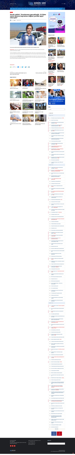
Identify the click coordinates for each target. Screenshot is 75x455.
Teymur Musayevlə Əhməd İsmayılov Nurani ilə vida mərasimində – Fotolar (57, 241)
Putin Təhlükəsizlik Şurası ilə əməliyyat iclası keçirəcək (57, 408)
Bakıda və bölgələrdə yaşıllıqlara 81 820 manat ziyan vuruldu (57, 344)
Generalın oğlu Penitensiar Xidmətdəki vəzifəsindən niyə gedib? (61, 45)
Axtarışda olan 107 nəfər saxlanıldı (55, 201)
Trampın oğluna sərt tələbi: (57, 306)
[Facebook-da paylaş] (14, 67)
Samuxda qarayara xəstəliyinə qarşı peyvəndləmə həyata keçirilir (57, 346)
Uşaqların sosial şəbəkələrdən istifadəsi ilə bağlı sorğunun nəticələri (57, 419)
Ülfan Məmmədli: (57, 322)
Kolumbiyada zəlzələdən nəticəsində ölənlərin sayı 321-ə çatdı (57, 316)
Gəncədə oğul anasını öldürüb (55, 370)
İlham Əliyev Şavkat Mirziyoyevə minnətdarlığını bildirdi (57, 395)
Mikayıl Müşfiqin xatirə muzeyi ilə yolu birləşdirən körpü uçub (51, 46)
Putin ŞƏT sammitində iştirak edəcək (56, 359)
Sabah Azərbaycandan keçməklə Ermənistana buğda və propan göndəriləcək (57, 319)
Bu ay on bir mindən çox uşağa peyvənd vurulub (57, 368)
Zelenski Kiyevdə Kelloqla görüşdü (56, 199)
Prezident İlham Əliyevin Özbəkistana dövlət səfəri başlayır (57, 143)
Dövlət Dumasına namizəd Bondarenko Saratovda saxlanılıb (57, 411)
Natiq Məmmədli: (25, 88)
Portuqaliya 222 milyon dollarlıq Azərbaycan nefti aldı (57, 403)
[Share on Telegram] (26, 67)
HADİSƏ (50, 8)
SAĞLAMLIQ (52, 8)
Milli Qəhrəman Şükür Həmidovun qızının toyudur (60, 84)
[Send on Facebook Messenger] (19, 67)
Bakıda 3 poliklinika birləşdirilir (14, 100)
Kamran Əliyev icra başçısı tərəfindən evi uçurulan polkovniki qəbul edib (51, 59)
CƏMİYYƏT (23, 8)
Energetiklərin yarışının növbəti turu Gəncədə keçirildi (57, 233)
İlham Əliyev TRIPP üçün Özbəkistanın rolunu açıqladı (57, 422)
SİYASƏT (16, 8)
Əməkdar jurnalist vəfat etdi (55, 295)
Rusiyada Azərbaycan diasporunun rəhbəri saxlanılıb (56, 334)
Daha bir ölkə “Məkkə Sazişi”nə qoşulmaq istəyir (57, 248)
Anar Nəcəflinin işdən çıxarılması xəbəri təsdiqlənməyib (51, 85)
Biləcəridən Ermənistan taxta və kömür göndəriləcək (56, 254)
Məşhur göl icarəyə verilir (54, 246)
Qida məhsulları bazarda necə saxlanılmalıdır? (57, 311)
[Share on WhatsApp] (11, 67)
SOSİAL (38, 8)
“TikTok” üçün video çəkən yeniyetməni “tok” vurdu (57, 207)
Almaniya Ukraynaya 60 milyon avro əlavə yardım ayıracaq (57, 204)
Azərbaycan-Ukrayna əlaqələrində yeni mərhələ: (57, 400)
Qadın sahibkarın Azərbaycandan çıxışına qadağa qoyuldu (57, 189)
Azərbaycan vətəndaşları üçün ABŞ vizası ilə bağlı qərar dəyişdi (57, 210)
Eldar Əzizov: (57, 170)
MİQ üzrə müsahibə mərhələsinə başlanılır (56, 372)
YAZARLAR (44, 8)
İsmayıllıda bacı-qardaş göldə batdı (56, 181)
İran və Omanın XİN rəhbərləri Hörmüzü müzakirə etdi (57, 308)
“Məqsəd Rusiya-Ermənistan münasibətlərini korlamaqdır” (57, 168)
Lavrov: (56, 179)
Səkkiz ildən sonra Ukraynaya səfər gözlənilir (57, 354)
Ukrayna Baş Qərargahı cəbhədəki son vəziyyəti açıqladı (57, 136)
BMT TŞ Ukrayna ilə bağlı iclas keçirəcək (56, 276)
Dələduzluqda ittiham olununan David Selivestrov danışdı (51, 72)
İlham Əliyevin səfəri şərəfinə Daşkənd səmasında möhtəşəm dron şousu (57, 157)
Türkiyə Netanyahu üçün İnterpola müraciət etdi (57, 366)
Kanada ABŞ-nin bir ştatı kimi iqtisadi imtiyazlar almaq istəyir (57, 122)
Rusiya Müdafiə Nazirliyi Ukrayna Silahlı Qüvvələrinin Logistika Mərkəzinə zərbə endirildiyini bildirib (56, 416)
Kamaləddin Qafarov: (57, 149)
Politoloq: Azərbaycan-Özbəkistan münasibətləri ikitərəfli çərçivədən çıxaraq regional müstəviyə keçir (57, 383)
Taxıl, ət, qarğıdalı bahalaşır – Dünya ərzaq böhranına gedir (56, 283)
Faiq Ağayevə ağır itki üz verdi (55, 214)
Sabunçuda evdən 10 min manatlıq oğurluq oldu (57, 216)
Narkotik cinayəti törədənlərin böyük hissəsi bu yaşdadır (57, 274)
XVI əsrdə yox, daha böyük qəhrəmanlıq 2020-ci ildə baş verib (57, 389)
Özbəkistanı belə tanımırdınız (55, 238)
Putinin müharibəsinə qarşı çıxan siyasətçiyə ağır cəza (57, 173)
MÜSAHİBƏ (36, 8)
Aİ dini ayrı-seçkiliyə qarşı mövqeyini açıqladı (57, 258)
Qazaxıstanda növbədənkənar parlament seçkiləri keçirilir (57, 152)
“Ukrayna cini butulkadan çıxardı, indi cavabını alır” (57, 194)
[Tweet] (23, 67)
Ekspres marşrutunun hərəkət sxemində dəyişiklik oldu (57, 251)
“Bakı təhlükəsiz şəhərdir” (56, 212)
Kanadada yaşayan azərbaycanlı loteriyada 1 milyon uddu (57, 300)
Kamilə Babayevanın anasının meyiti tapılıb (60, 71)
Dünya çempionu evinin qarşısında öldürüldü (57, 230)
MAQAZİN (56, 8)
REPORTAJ (28, 8)
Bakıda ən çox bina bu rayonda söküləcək (60, 57)
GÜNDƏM (14, 8)
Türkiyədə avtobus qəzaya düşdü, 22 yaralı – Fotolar (57, 244)
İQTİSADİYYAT (19, 8)
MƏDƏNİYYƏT (41, 8)
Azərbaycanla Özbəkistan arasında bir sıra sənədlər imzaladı (56, 197)
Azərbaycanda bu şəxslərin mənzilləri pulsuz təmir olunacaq (57, 290)
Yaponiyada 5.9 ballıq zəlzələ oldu (55, 183)
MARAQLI (58, 8)
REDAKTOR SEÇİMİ (32, 8)
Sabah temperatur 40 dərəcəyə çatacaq (56, 256)
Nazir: (57, 191)
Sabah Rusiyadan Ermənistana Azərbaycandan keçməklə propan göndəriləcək (57, 138)
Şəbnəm (15, 20)
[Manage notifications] (73, 453)
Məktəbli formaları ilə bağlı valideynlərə (57, 377)
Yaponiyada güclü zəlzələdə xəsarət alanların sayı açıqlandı (57, 154)
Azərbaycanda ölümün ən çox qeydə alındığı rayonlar (57, 298)
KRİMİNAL (47, 8)
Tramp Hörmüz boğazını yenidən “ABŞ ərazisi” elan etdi (57, 162)
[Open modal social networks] (29, 67)
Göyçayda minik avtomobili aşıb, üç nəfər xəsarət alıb (57, 324)
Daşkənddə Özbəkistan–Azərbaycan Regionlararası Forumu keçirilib (56, 176)
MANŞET (11, 8)
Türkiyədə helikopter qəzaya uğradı (56, 223)
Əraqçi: (57, 327)
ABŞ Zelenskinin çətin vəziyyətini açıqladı (56, 413)
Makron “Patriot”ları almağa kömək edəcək (57, 186)
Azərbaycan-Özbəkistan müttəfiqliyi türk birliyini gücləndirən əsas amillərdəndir (57, 133)
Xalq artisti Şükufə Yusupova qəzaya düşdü (57, 235)
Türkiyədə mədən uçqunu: (57, 349)
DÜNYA (25, 8)
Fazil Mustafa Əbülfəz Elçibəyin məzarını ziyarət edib (57, 130)
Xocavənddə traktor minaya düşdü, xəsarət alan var (57, 375)
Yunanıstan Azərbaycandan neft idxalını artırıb (57, 341)
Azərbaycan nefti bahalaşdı (54, 221)
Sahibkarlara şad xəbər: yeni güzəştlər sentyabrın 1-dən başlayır (57, 261)
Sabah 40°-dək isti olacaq (14, 88)
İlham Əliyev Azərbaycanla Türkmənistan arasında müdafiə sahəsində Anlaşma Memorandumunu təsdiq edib (57, 393)
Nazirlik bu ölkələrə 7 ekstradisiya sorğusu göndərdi (56, 352)
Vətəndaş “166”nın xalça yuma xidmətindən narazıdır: (57, 386)
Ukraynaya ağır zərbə (57, 271)
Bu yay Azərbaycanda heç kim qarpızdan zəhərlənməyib (56, 266)
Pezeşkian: (56, 146)
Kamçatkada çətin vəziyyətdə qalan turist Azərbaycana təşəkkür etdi (56, 125)
